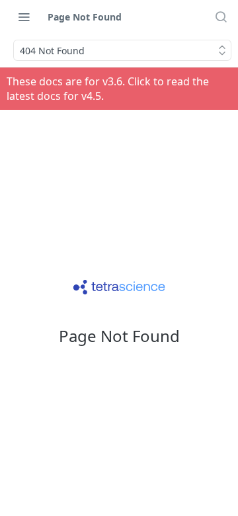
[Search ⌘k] (220, 16)
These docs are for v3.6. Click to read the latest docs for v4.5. (108, 88)
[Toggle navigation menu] (23, 16)
